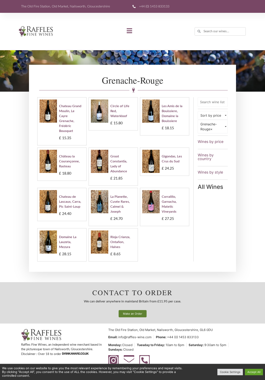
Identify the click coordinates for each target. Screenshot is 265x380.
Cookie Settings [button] (230, 372)
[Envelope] (129, 360)
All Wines (210, 186)
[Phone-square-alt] (144, 360)
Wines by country (206, 157)
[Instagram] (113, 360)
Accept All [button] (253, 372)
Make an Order (132, 313)
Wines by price (210, 141)
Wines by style (210, 172)
